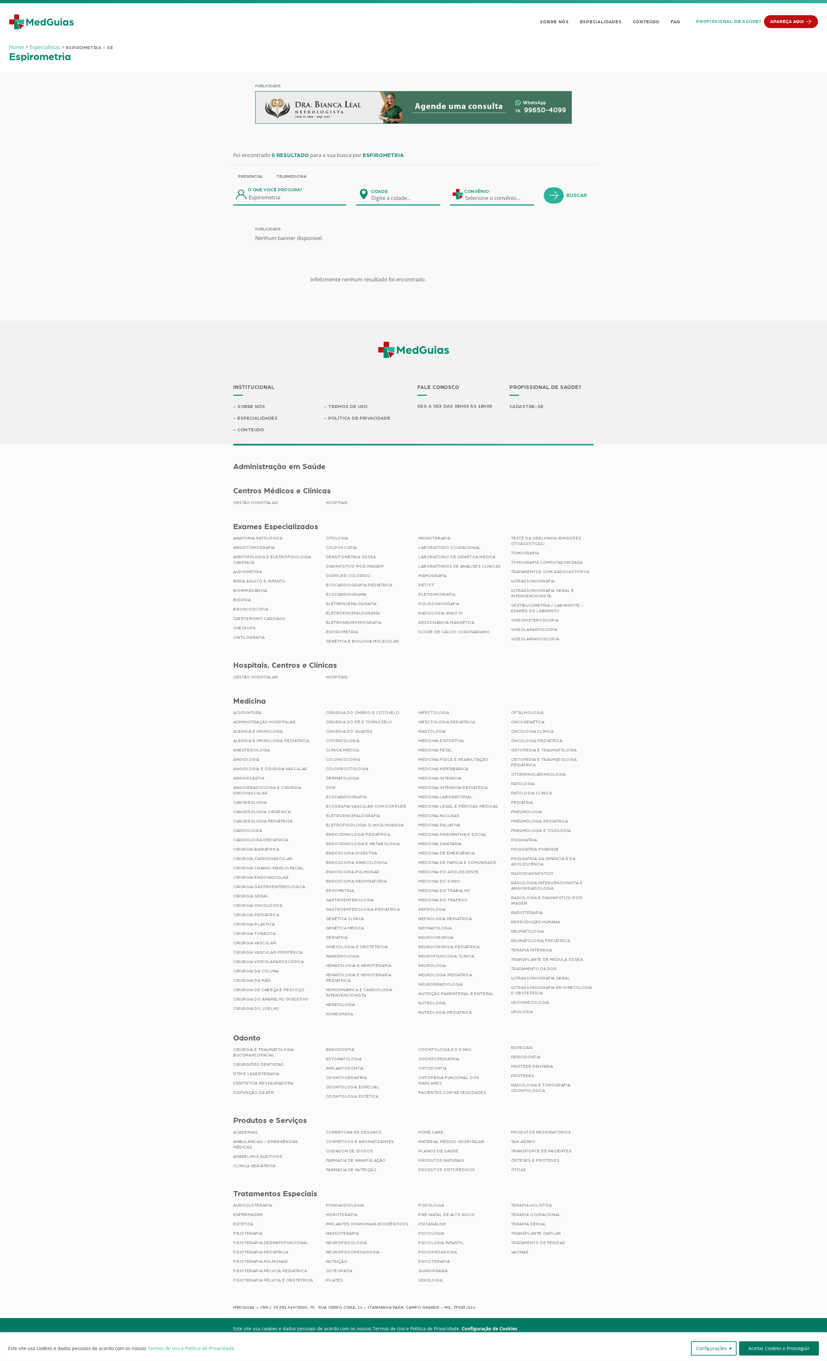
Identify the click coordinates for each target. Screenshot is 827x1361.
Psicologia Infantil (441, 1243)
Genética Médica (345, 928)
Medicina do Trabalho (444, 891)
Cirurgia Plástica (254, 924)
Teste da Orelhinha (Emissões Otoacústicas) (546, 541)
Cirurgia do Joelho (256, 1008)
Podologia (431, 1205)
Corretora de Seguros (354, 1132)
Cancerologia (250, 802)
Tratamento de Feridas (538, 1243)
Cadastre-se (526, 406)
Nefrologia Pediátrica (445, 919)
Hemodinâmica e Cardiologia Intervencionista (359, 992)
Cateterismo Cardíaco (259, 619)
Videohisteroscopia (535, 620)
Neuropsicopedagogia (353, 1252)
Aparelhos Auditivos (257, 1156)
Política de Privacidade (359, 418)
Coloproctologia (347, 769)
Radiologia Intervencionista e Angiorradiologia (547, 885)
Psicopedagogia (437, 1252)
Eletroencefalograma (353, 613)
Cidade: (380, 191)
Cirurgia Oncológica (257, 905)
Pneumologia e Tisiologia (541, 830)
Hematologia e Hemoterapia (359, 966)
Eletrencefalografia (351, 604)
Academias (245, 1132)
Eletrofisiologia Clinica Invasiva (365, 825)
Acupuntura (247, 713)
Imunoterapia (434, 538)
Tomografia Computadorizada (547, 562)
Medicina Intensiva (440, 778)
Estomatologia (344, 1059)
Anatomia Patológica (257, 538)
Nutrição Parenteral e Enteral (456, 994)
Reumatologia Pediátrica (540, 941)
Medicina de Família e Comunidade (457, 862)
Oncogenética (528, 722)
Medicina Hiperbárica (443, 769)
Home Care (430, 1132)
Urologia (522, 1012)
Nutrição (337, 1261)
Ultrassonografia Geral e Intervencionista (542, 593)
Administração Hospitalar (264, 722)
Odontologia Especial (352, 1087)
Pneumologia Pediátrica (539, 821)
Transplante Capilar (536, 1233)
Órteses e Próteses (535, 1160)
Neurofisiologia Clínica (446, 956)
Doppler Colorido (348, 576)
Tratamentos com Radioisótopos (550, 572)
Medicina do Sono (439, 881)
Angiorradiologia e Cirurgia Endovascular (267, 790)
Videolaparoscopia (534, 630)
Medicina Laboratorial (445, 797)
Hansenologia (342, 956)
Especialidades (601, 22)
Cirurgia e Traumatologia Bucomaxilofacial (263, 1052)
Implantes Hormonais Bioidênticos (367, 1224)
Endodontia (340, 1050)
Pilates (334, 1280)
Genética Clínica (345, 919)
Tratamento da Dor (534, 969)
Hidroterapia (342, 1215)
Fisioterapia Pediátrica (260, 1252)
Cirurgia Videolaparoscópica (268, 962)
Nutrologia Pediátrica (445, 1012)
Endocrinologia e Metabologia (363, 844)
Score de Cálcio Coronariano (454, 632)
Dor (331, 788)
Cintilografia (249, 637)
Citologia (337, 538)
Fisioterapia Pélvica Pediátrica (270, 1271)
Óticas (519, 1170)
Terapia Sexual (528, 1224)
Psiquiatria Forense (535, 849)
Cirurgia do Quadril (349, 731)
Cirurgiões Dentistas (258, 1064)
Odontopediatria (438, 1059)
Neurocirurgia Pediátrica (448, 947)
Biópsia (242, 600)
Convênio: (477, 191)
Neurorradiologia (440, 984)
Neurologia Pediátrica (445, 975)
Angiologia (246, 759)
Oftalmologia (527, 713)
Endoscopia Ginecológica (356, 862)
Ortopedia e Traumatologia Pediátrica (544, 762)
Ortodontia (432, 1068)
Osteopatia (339, 1271)
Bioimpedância (250, 590)
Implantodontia (345, 1068)
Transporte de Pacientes (541, 1151)
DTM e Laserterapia (256, 1074)
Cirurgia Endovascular (261, 877)
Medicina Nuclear (439, 816)
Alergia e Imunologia (258, 731)
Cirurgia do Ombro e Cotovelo (363, 713)
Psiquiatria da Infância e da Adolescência (543, 861)
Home (16, 47)
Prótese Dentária (532, 1066)
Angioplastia (248, 778)
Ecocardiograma (346, 594)
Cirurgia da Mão (252, 980)
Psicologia (431, 1233)
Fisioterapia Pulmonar (260, 1261)
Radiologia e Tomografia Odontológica (541, 1088)
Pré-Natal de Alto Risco (446, 1215)
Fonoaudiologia (345, 1205)
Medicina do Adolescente (448, 872)
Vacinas (520, 1252)
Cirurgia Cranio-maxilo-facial (268, 868)
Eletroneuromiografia (354, 622)
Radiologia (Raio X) (440, 613)
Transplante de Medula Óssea (547, 959)
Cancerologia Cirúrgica (261, 812)
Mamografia (432, 576)
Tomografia (525, 553)
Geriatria (337, 937)
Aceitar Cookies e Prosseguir (779, 1348)
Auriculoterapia (252, 1205)
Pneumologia (526, 812)
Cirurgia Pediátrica (256, 915)
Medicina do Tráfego (442, 900)
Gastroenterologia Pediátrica (363, 909)
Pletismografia (436, 594)
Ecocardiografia (346, 797)
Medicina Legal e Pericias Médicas (458, 806)
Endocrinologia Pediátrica (358, 834)
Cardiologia (247, 830)
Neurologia (432, 966)
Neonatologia (435, 928)
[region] (413, 1346)
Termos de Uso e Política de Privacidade (191, 1348)
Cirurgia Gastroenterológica (269, 887)
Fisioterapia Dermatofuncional (270, 1243)
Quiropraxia (433, 1271)
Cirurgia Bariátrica (256, 849)
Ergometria (340, 891)
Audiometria (247, 572)
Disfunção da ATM (253, 1092)
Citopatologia (343, 741)
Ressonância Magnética (446, 622)
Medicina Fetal (435, 750)
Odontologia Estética (352, 1096)
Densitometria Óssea (351, 557)
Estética (243, 1224)
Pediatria (522, 802)
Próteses (522, 1076)
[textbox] (395, 198)
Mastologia (432, 731)
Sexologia (430, 1280)
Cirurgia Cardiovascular (263, 859)
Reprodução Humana (535, 922)
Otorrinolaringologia (538, 774)
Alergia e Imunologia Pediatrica (271, 741)
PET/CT (426, 585)
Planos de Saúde (438, 1151)
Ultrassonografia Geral (540, 978)
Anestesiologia (251, 750)
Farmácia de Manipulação (356, 1160)
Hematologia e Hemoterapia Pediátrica (359, 977)
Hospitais (337, 503)
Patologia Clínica (531, 793)
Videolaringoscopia (535, 639)
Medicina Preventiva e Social (452, 834)
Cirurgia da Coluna (256, 971)
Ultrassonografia (533, 581)
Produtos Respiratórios (541, 1132)
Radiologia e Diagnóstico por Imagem (546, 900)
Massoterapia (342, 1233)
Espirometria (342, 632)
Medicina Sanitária (440, 844)
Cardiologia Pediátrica (260, 840)
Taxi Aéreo (523, 1142)
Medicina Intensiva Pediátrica (452, 788)
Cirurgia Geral (250, 896)
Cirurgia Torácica (254, 934)
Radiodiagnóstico (532, 873)
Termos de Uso (347, 406)
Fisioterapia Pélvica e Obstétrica (273, 1280)
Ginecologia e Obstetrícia (357, 947)
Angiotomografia (254, 548)
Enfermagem (248, 1215)
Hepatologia (340, 1005)
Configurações (711, 1348)
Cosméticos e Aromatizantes (360, 1142)
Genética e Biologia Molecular (362, 641)
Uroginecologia (530, 1002)
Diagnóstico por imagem (355, 566)
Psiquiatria (524, 840)
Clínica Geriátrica (254, 1166)
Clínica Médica (342, 750)
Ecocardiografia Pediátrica (359, 585)
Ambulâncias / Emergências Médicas (265, 1144)
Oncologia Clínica (532, 731)
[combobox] (395, 198)
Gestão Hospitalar (255, 503)
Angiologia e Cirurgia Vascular (270, 769)
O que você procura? (275, 190)
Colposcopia (341, 548)
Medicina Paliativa (439, 825)
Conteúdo (646, 22)
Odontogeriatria (346, 1078)
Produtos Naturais (441, 1160)
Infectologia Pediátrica (446, 722)
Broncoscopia (250, 609)
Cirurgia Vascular (254, 943)
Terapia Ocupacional (535, 1215)
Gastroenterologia (350, 900)
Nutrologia (432, 1003)
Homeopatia (339, 1014)
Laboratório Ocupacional (449, 548)
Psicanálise (432, 1224)
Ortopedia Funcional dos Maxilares (448, 1080)
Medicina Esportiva (441, 741)
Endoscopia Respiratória (356, 881)
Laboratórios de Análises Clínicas (459, 566)
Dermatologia (342, 778)
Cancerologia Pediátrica (263, 821)
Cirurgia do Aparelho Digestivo (271, 999)
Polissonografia (438, 604)
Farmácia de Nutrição (351, 1170)
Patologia (523, 784)
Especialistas (44, 47)
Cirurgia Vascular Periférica (268, 952)
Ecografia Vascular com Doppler (366, 806)
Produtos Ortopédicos (446, 1170)
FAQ (675, 22)
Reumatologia (527, 931)
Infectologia (433, 713)
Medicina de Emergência (446, 853)
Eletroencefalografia (353, 816)
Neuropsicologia (346, 1243)
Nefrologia (432, 909)
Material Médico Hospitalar (451, 1142)
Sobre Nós (554, 22)
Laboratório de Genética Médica (457, 557)
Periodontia (526, 1057)
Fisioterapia (247, 1233)
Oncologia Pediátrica (536, 741)
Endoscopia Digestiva (351, 853)
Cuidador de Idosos (349, 1151)
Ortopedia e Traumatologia (544, 750)
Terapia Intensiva (531, 950)
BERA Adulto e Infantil (259, 581)
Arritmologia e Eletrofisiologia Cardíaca (272, 559)
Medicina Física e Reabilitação (453, 759)
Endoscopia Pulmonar (353, 872)
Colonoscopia (343, 759)
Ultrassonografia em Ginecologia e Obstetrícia (551, 990)
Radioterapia (527, 913)
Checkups (244, 628)
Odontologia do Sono (444, 1050)
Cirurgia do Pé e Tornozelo (359, 722)
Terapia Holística (531, 1205)
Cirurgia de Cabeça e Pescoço (269, 990)
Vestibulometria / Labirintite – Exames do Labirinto (547, 608)
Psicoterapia (434, 1261)
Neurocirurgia (436, 937)
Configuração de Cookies (489, 1328)
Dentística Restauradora (263, 1083)
